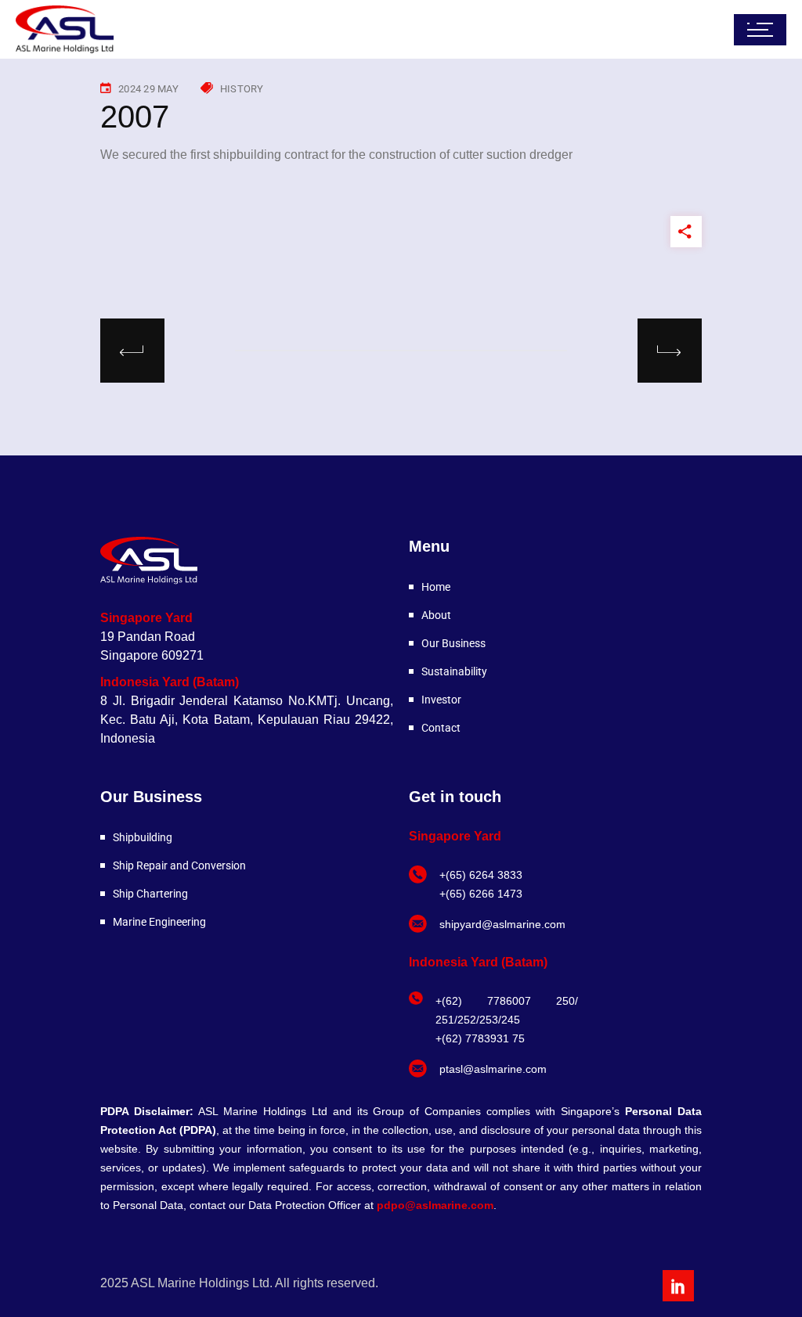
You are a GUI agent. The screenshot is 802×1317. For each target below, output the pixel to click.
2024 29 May (148, 89)
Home (435, 587)
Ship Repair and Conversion (179, 865)
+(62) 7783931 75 (480, 1038)
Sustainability (454, 671)
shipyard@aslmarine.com (502, 924)
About (436, 615)
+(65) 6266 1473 (480, 893)
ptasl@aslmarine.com (493, 1069)
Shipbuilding (142, 837)
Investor (441, 699)
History (242, 89)
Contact (441, 727)
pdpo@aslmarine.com (435, 1205)
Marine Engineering (159, 922)
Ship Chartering (150, 893)
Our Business (453, 643)
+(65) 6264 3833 (480, 875)
